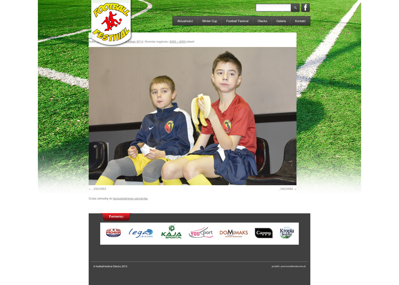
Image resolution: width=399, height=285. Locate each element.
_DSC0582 (286, 189)
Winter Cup (209, 21)
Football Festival (237, 21)
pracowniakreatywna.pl (293, 266)
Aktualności (185, 21)
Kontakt (300, 21)
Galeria (281, 21)
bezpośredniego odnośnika (130, 198)
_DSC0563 (99, 189)
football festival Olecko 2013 (111, 266)
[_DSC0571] (192, 116)
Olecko (262, 21)
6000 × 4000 (178, 41)
